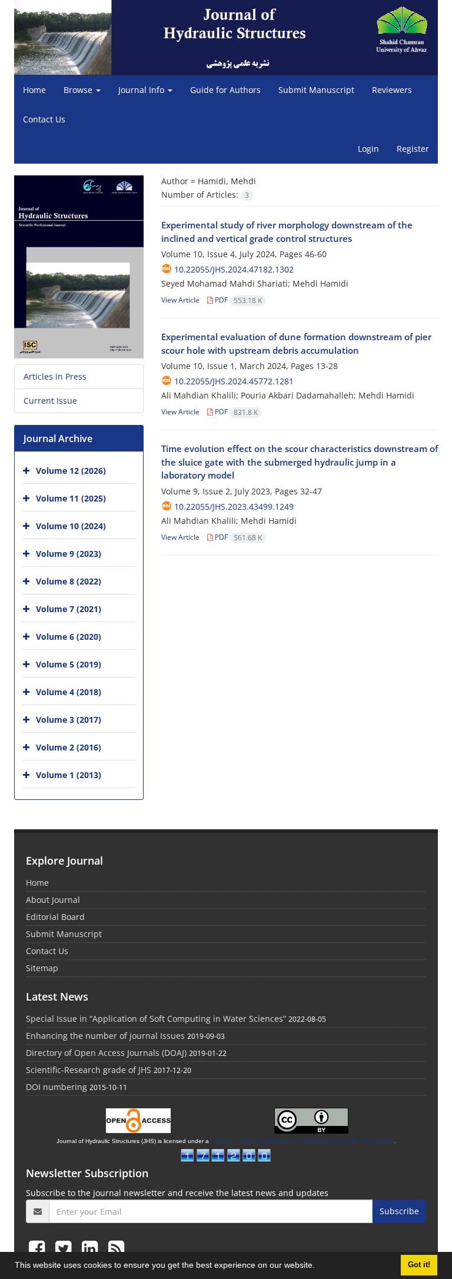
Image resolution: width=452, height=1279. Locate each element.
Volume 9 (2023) (68, 553)
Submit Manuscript (316, 89)
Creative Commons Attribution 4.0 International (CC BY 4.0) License (302, 1141)
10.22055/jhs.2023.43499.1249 (234, 506)
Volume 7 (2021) (68, 608)
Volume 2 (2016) (68, 747)
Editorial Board (55, 916)
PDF (237, 300)
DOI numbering (56, 1086)
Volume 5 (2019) (68, 664)
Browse (79, 89)
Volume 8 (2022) (68, 581)
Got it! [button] (419, 1265)
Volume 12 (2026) (71, 470)
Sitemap (42, 968)
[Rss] (116, 1248)
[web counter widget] (226, 1154)
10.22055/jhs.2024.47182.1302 (234, 269)
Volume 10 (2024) (71, 525)
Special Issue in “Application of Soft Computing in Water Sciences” (156, 1018)
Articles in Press (55, 376)
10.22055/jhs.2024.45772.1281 (234, 381)
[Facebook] (39, 1248)
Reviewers (392, 89)
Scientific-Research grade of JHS (88, 1069)
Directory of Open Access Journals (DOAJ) (106, 1052)
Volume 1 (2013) (68, 774)
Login (368, 148)
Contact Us (44, 119)
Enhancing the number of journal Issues (105, 1035)
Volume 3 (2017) (68, 719)
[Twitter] (65, 1248)
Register (413, 148)
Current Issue (50, 400)
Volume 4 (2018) (68, 691)
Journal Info (142, 89)
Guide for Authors (225, 89)
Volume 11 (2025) (71, 498)
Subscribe (399, 1211)
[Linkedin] (92, 1248)
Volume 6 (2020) (68, 636)
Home (34, 89)
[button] (319, 1266)
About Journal (53, 899)
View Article (180, 300)
